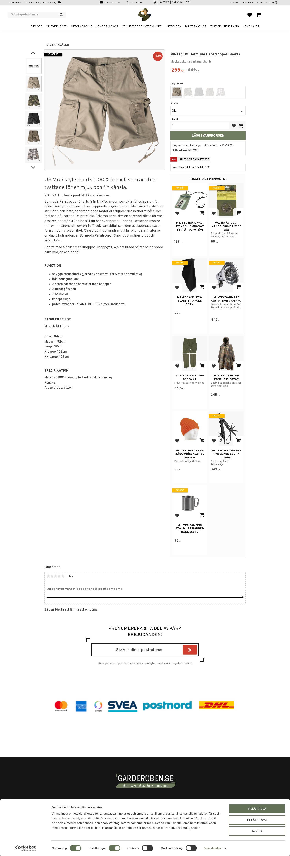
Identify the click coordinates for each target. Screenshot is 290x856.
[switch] (114, 848)
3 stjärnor (55, 576)
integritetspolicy (180, 663)
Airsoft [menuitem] (36, 26)
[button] (249, 14)
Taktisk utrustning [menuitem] (224, 26)
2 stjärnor (52, 576)
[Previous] (33, 53)
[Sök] (61, 14)
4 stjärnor (59, 576)
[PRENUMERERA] (196, 650)
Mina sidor (136, 2)
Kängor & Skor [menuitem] (107, 26)
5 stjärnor (62, 576)
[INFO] (202, 213)
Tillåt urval (257, 820)
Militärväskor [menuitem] (195, 26)
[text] (177, 71)
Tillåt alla (257, 808)
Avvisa (257, 831)
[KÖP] (241, 125)
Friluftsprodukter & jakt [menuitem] (142, 26)
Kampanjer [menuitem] (251, 26)
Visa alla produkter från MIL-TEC (191, 167)
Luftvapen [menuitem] (173, 26)
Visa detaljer (212, 848)
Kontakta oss (111, 2)
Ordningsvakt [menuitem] (81, 26)
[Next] (33, 166)
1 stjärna (48, 576)
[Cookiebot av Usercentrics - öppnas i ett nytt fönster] (25, 848)
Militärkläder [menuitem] (56, 26)
